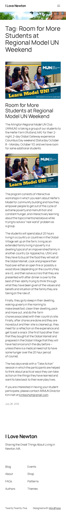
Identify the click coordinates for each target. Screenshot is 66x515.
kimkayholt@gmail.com (33, 395)
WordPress (55, 508)
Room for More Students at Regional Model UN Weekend (29, 110)
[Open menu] (58, 6)
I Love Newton (15, 6)
